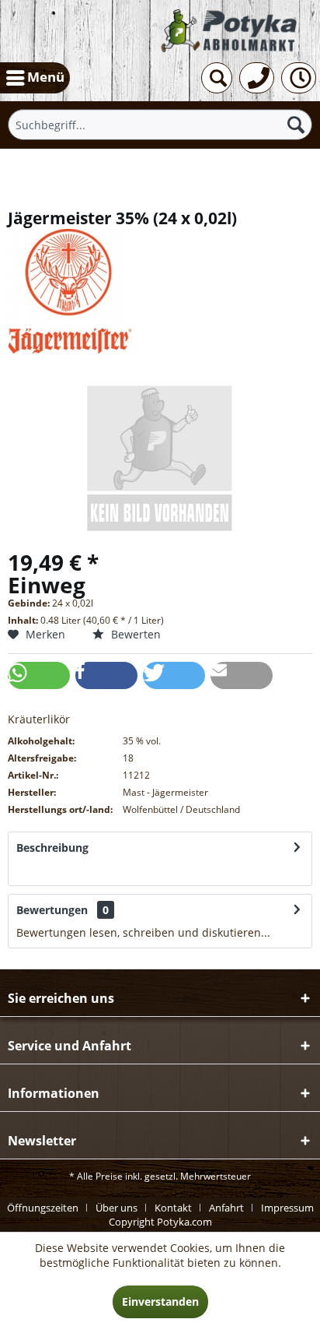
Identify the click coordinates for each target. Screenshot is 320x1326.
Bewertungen (52, 909)
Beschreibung (52, 847)
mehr (30, 870)
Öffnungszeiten (42, 1208)
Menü (45, 77)
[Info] (298, 77)
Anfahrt (226, 1208)
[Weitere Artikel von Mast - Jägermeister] (160, 291)
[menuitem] (35, 77)
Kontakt (173, 1208)
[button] (39, 675)
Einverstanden (160, 1301)
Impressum (287, 1208)
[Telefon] (256, 77)
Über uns (116, 1208)
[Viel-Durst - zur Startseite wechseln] (230, 31)
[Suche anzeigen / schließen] (216, 77)
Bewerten (134, 634)
